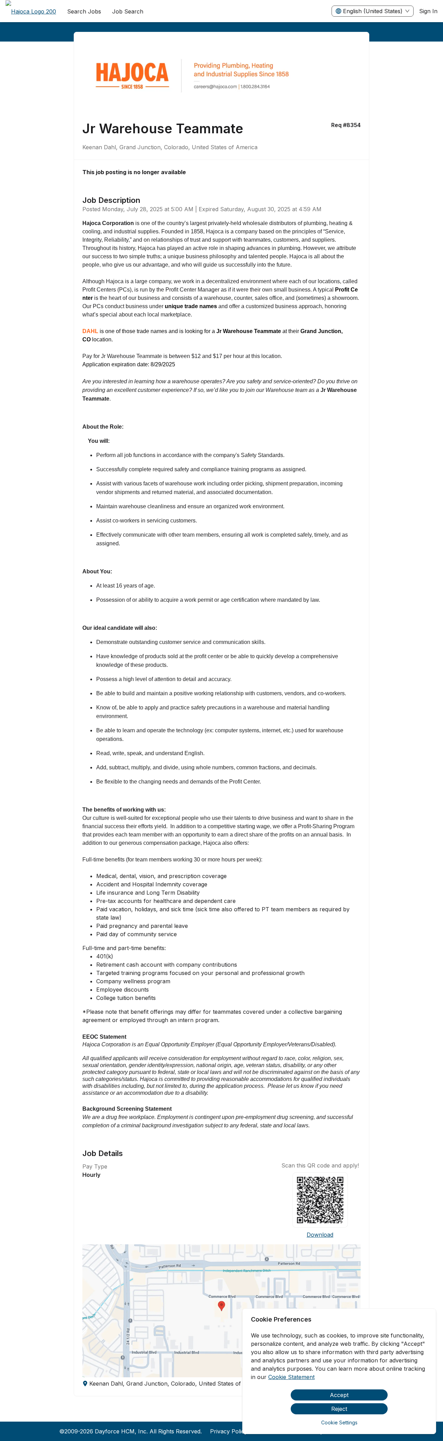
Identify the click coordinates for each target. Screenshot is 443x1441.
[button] (221, 1310)
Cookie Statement (291, 1376)
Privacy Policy (228, 1431)
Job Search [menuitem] (127, 11)
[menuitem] (31, 11)
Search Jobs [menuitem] (84, 11)
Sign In (428, 11)
